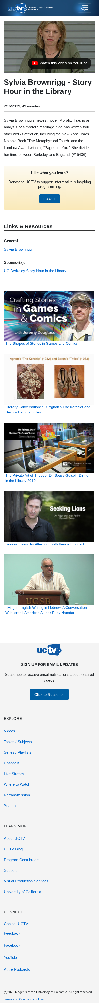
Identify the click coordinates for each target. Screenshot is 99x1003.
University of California (22, 892)
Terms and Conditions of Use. (24, 999)
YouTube (11, 957)
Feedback (12, 933)
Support (10, 870)
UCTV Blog (13, 849)
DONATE (49, 199)
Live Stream (14, 773)
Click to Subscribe (49, 694)
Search (10, 805)
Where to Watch (17, 784)
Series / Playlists (17, 752)
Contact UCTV (16, 924)
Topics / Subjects (18, 741)
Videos (9, 731)
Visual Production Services (26, 881)
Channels (12, 763)
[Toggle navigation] (84, 8)
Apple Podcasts (17, 969)
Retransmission (17, 795)
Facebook (12, 945)
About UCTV (14, 838)
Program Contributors (22, 860)
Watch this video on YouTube (59, 64)
